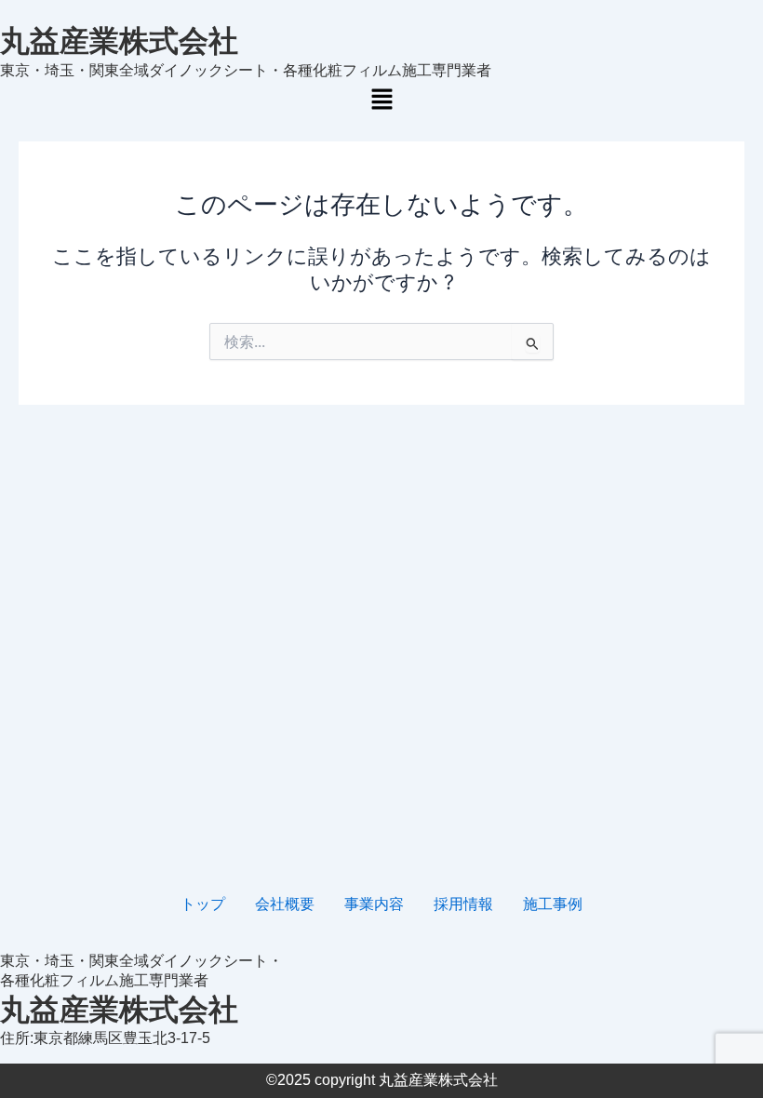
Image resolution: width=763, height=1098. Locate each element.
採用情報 (463, 904)
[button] (381, 100)
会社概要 (285, 904)
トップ (203, 904)
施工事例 (552, 904)
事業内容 (374, 904)
